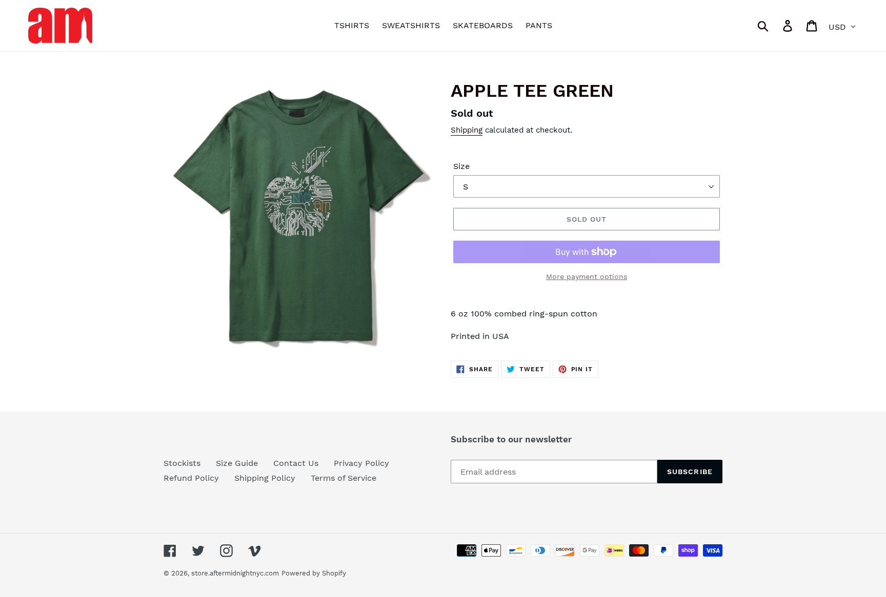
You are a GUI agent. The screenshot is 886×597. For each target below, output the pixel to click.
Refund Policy (191, 478)
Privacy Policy (361, 463)
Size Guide (237, 463)
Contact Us (295, 463)
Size (461, 166)
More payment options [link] (586, 276)
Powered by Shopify (313, 573)
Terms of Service (343, 478)
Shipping (466, 130)
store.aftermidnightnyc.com (235, 573)
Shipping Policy (264, 478)
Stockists (182, 463)
